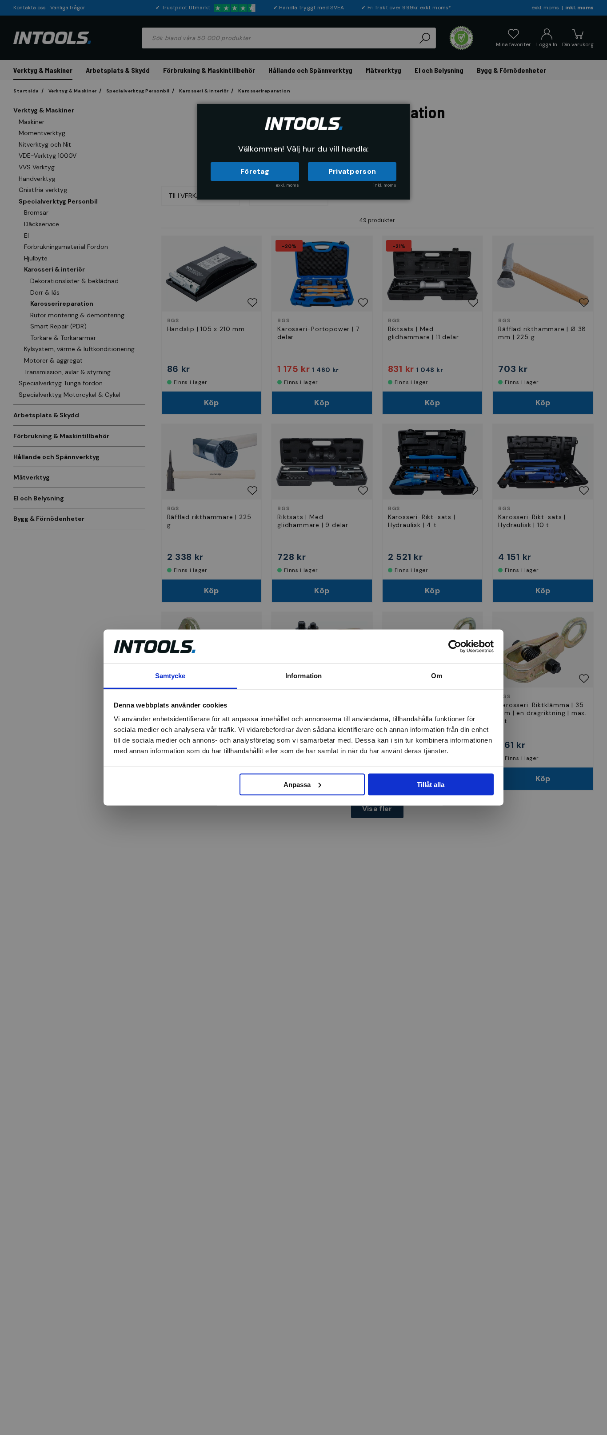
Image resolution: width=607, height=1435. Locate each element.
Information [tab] (303, 676)
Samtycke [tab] (170, 676)
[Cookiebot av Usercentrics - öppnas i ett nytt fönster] (455, 646)
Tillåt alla (430, 784)
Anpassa (297, 784)
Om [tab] (436, 676)
